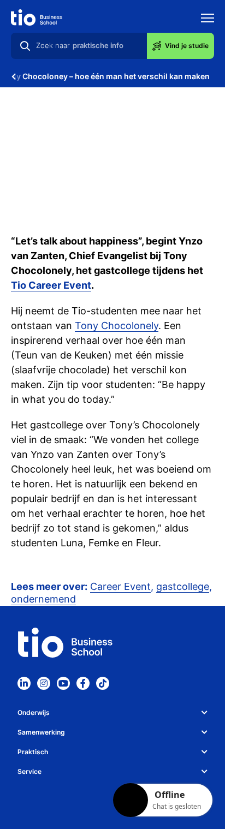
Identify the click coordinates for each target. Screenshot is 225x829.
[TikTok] (102, 683)
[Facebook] (83, 683)
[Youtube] (63, 683)
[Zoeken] (25, 45)
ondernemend (43, 599)
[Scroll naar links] (14, 76)
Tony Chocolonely (116, 325)
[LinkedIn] (24, 683)
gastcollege (182, 586)
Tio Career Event (51, 285)
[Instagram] (43, 683)
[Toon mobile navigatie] (207, 19)
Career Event (120, 586)
